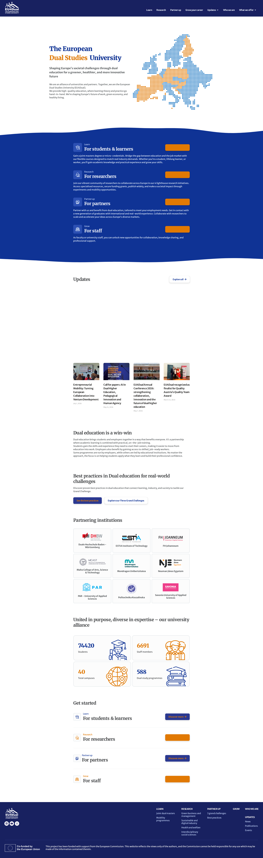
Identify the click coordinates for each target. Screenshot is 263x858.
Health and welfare (190, 827)
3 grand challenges (216, 813)
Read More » (78, 407)
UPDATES (250, 817)
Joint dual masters (165, 813)
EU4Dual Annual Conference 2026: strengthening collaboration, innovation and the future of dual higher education (145, 395)
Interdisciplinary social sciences (189, 833)
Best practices (214, 817)
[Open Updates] (218, 10)
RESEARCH (186, 809)
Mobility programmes (163, 819)
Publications (251, 826)
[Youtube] (12, 823)
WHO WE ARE (252, 809)
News (248, 821)
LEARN (159, 809)
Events (248, 830)
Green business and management (191, 814)
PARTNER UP (213, 809)
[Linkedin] (6, 823)
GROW (236, 809)
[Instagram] (17, 823)
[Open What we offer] (255, 10)
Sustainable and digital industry (189, 822)
